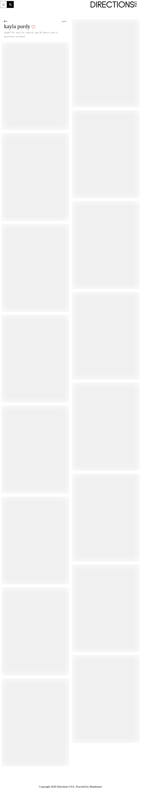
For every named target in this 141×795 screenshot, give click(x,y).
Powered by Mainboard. (91, 786)
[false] (39, 27)
